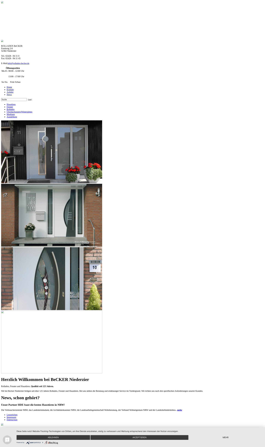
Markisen (11, 114)
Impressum (11, 417)
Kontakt (10, 89)
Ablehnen (53, 437)
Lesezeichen (12, 415)
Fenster (10, 107)
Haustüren (11, 104)
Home (9, 87)
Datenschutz (12, 420)
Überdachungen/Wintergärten (19, 112)
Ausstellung (12, 117)
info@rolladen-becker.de (18, 63)
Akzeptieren (139, 437)
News (9, 94)
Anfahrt (10, 92)
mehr (226, 437)
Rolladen (10, 109)
